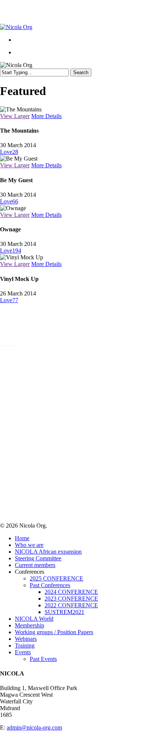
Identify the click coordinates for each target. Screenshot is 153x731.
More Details (46, 116)
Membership (19, 404)
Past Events (19, 430)
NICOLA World (23, 397)
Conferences (21, 370)
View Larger (15, 116)
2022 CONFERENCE (26, 383)
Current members (35, 565)
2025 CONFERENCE (56, 578)
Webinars (16, 417)
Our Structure (25, 363)
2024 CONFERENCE (71, 592)
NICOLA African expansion (43, 357)
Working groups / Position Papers (55, 410)
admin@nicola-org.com (34, 727)
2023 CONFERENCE (26, 377)
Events (23, 652)
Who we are (19, 350)
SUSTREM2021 (20, 390)
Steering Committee (38, 558)
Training (25, 645)
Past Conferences (50, 585)
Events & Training (30, 424)
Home (22, 538)
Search (80, 72)
